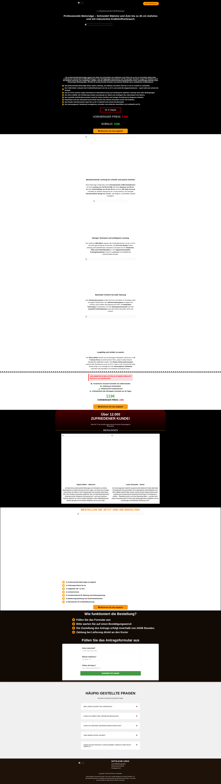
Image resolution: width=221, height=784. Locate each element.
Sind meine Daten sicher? (94, 735)
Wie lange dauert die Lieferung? (98, 706)
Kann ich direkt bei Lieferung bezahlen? (101, 716)
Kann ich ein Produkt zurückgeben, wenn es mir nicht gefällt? (107, 745)
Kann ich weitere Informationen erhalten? (102, 726)
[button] (110, 110)
